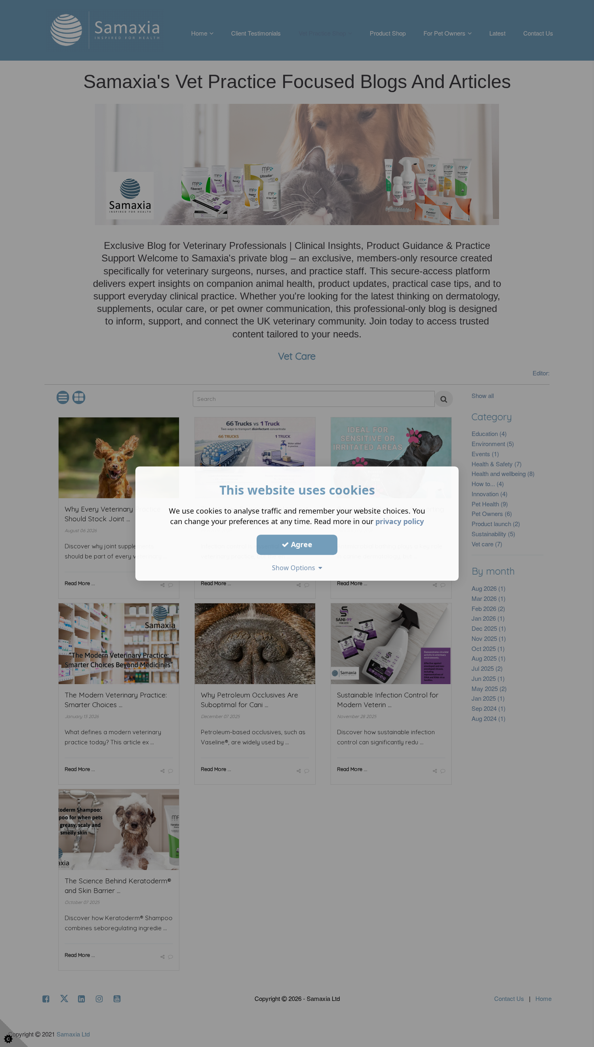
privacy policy (399, 521)
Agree (300, 544)
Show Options (295, 567)
